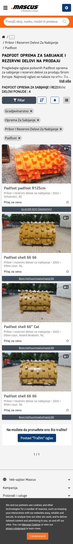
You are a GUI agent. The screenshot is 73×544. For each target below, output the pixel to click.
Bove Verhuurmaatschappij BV (36, 278)
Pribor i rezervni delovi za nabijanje (31, 42)
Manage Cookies (31, 524)
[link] (36, 164)
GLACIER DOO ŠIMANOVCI (36, 209)
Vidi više (65, 81)
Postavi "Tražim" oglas (37, 438)
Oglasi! (66, 8)
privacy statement (16, 528)
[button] (19, 100)
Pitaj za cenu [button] (13, 202)
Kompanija (10, 488)
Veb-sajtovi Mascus (22, 480)
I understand (37, 536)
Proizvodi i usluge (15, 496)
